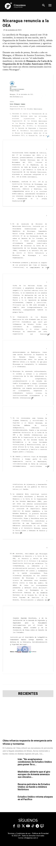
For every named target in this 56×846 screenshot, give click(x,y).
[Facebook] (13, 679)
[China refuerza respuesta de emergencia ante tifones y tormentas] (28, 718)
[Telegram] (25, 679)
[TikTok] (32, 826)
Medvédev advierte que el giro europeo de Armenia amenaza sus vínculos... (34, 774)
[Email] (43, 679)
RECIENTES (28, 693)
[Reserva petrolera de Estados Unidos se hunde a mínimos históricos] (9, 787)
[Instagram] (18, 826)
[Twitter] (23, 826)
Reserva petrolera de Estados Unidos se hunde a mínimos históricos (34, 787)
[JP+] (15, 5)
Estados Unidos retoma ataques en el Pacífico (35, 798)
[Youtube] (28, 826)
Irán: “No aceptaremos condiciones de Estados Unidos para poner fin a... (35, 762)
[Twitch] (42, 826)
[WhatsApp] (31, 679)
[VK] (37, 679)
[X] (19, 679)
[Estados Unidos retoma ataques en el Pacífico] (9, 800)
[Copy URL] (49, 679)
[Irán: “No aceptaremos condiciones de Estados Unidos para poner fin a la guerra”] (9, 762)
